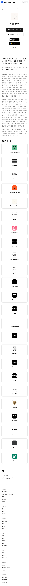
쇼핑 (12, 9)
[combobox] (9, 478)
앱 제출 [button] (3, 526)
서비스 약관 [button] (4, 577)
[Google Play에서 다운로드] (14, 43)
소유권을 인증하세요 (11, 69)
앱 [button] (2, 509)
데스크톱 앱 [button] (4, 491)
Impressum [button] (4, 582)
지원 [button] (3, 538)
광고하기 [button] (4, 528)
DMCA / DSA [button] (5, 579)
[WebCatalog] (3, 471)
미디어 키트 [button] (4, 558)
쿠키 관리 (3, 482)
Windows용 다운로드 (16, 35)
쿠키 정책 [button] (4, 570)
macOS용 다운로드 (15, 30)
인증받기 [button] (4, 523)
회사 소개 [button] (4, 553)
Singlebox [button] (4, 501)
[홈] (8, 2)
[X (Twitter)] (2, 475)
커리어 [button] (3, 555)
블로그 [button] (3, 540)
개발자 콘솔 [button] (4, 521)
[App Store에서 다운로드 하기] (15, 39)
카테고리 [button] (4, 514)
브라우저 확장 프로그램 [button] (7, 494)
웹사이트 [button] (15, 47)
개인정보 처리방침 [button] (6, 567)
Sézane (19, 9)
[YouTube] (7, 475)
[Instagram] (9, 475)
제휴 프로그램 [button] (5, 543)
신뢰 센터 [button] (4, 565)
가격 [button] (3, 535)
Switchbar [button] (4, 499)
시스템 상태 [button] (4, 545)
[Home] (2, 9)
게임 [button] (3, 511)
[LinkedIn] (4, 475)
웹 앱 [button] (3, 496)
